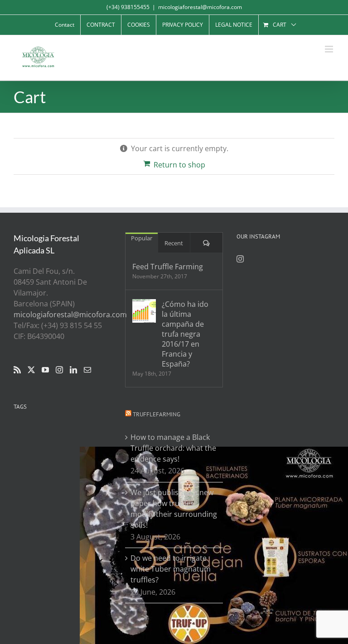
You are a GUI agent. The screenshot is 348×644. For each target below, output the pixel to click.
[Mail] (87, 369)
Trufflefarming (156, 414)
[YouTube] (45, 369)
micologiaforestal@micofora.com (200, 7)
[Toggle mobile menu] (329, 49)
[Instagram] (59, 369)
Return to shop (179, 165)
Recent (173, 243)
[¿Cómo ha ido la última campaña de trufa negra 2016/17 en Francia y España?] (144, 311)
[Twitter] (31, 369)
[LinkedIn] (73, 369)
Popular (141, 238)
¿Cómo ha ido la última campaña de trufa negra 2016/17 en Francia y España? (185, 334)
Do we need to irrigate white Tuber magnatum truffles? (170, 569)
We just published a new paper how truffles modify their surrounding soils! (173, 508)
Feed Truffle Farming (167, 267)
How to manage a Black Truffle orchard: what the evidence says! (173, 448)
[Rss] (17, 369)
